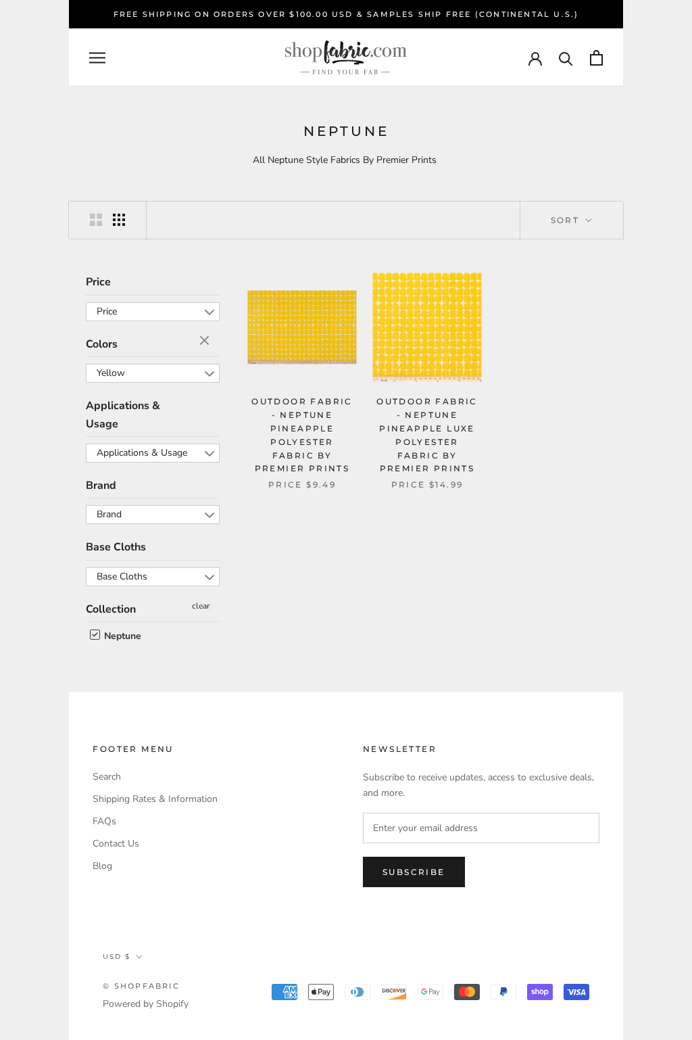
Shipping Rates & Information (155, 799)
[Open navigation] (97, 58)
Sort (567, 220)
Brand (101, 485)
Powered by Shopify (146, 1003)
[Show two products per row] (96, 220)
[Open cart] (596, 58)
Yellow (111, 373)
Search (107, 776)
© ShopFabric (141, 986)
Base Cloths (116, 547)
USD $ (116, 956)
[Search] (566, 58)
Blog (102, 865)
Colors (102, 344)
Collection (111, 609)
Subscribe (413, 872)
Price (98, 282)
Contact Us (116, 843)
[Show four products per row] (119, 220)
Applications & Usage (123, 414)
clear (206, 341)
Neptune (121, 636)
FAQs (104, 821)
